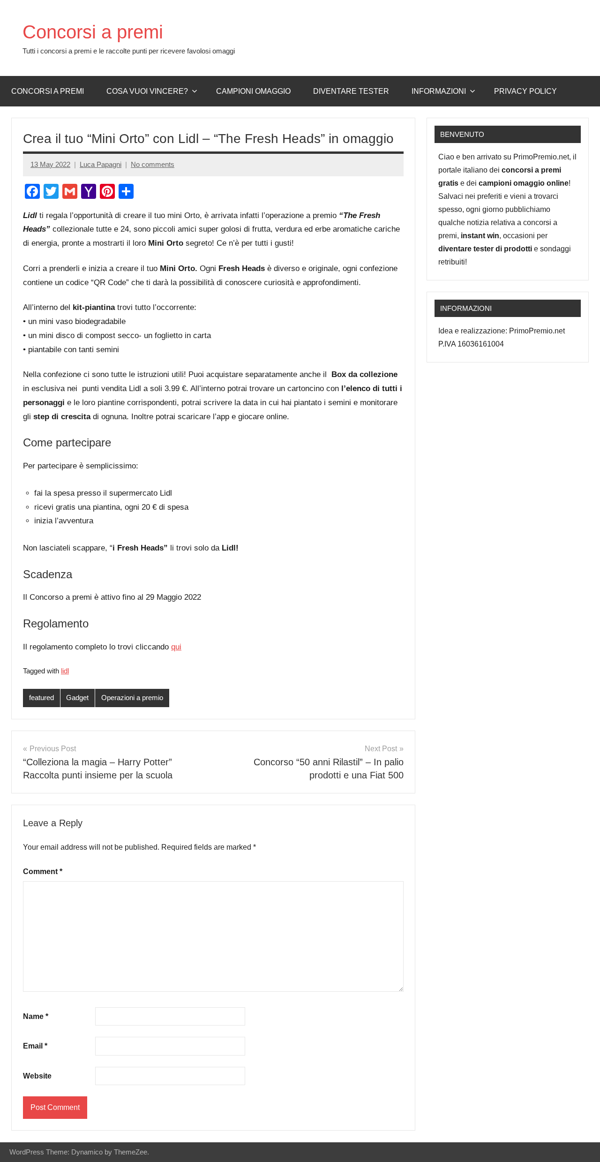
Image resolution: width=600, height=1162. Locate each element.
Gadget (77, 698)
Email (35, 1046)
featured (41, 698)
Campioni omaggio (253, 91)
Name (35, 1016)
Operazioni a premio (132, 698)
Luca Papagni (100, 164)
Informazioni (439, 91)
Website (37, 1076)
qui (176, 646)
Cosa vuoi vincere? (147, 91)
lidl (65, 671)
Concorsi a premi (92, 32)
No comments (152, 164)
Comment (42, 871)
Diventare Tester (351, 91)
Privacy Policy (525, 91)
